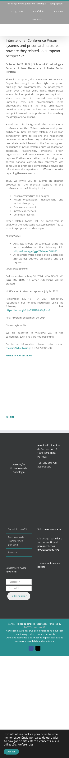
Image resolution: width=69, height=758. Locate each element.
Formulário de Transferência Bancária (16, 540)
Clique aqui (43, 538)
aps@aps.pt (56, 3)
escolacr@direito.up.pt (18, 348)
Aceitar (11, 751)
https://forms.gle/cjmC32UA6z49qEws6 (28, 310)
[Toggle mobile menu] (61, 30)
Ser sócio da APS (17, 529)
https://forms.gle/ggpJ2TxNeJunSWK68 (35, 251)
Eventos (12, 552)
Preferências (25, 744)
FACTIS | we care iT (34, 627)
